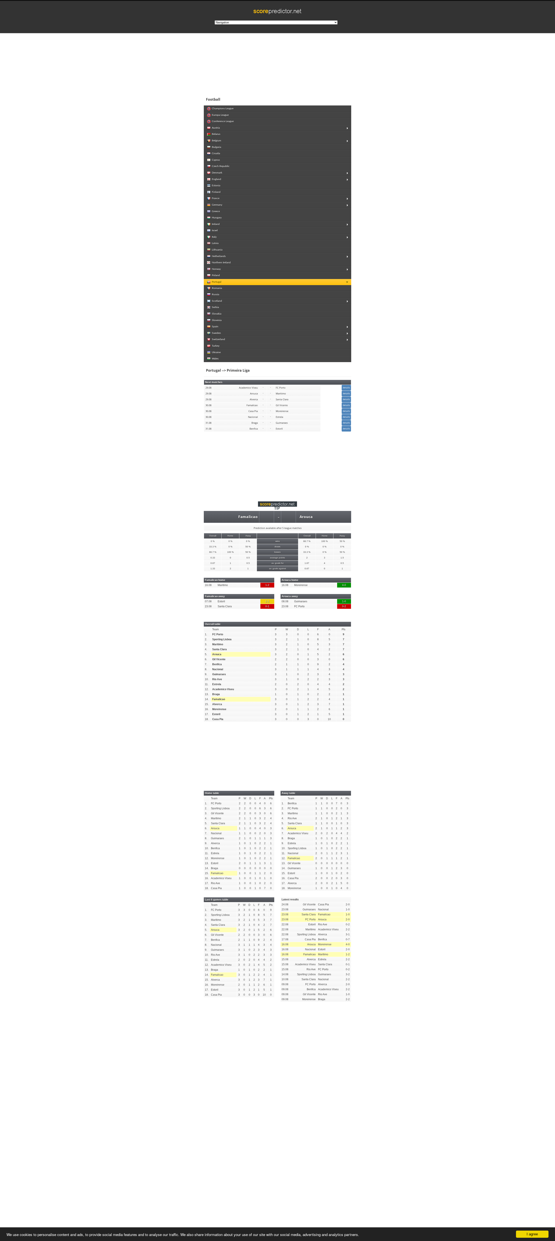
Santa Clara (219, 649)
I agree (532, 1234)
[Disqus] (277, 1065)
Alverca (217, 704)
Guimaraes (219, 674)
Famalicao (248, 516)
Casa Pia (217, 719)
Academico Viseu (223, 689)
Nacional (217, 669)
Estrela (216, 684)
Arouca (306, 516)
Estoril (216, 714)
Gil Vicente (218, 659)
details (346, 387)
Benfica (217, 664)
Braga (216, 694)
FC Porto (217, 634)
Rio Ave (217, 679)
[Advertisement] (306, 63)
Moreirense (219, 709)
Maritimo (217, 644)
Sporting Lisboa (222, 639)
